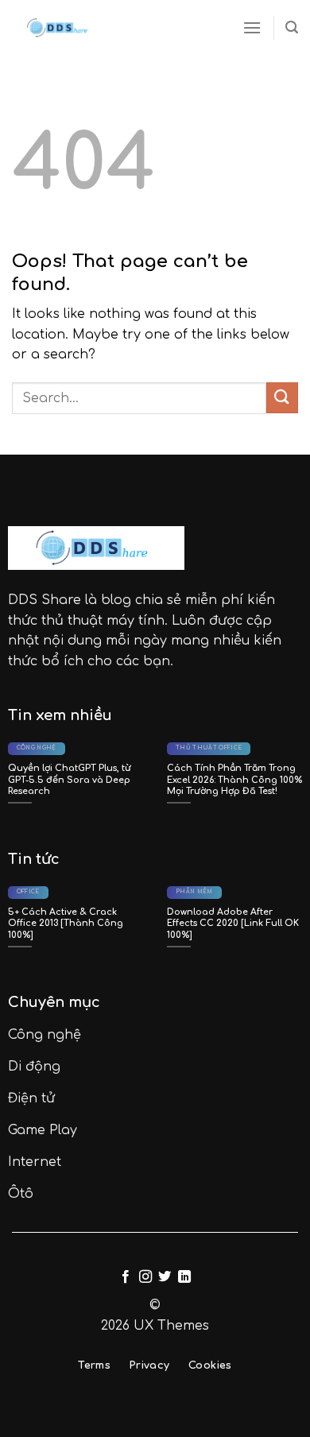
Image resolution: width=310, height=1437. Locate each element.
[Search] (291, 27)
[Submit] (282, 397)
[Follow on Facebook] (125, 1277)
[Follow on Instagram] (145, 1277)
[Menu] (252, 27)
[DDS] (59, 28)
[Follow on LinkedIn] (184, 1277)
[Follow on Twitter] (164, 1277)
